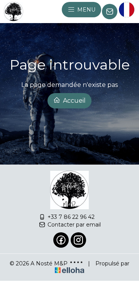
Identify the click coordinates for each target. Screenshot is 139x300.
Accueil (73, 100)
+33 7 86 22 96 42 (71, 216)
